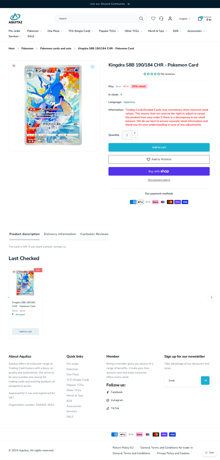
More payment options (159, 180)
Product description (24, 234)
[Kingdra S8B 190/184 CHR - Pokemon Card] (25, 306)
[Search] (141, 18)
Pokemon (27, 48)
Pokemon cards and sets (55, 48)
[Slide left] (8, 297)
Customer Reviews (94, 234)
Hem (12, 48)
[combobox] (98, 18)
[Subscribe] (205, 380)
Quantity (113, 135)
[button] (204, 18)
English (183, 18)
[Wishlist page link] (153, 18)
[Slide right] (211, 297)
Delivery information (60, 234)
